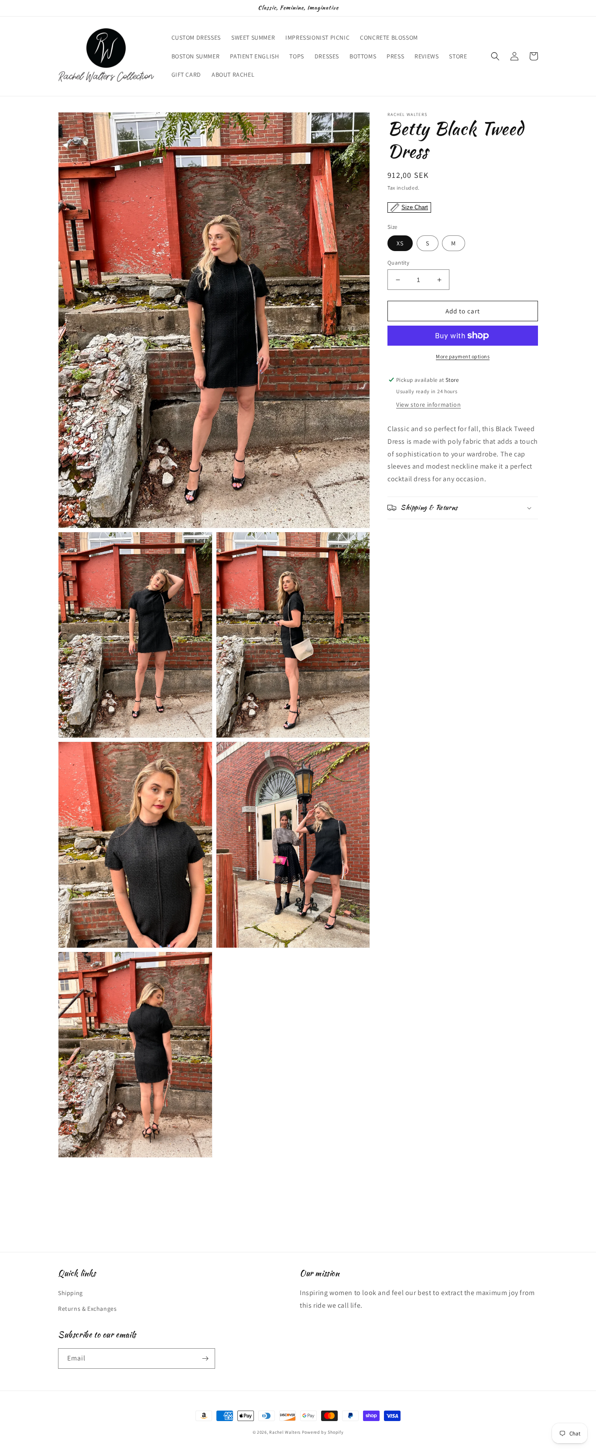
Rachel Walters (285, 1432)
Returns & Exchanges (87, 1309)
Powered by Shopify (323, 1432)
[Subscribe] (205, 1358)
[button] (495, 56)
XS (400, 243)
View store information (428, 404)
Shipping (70, 1293)
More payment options (463, 356)
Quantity (398, 262)
